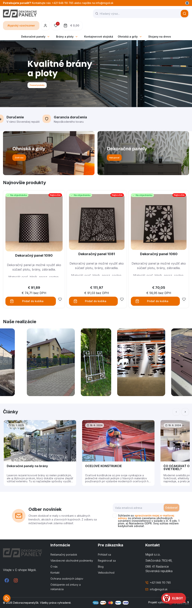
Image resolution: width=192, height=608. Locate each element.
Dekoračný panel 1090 (34, 255)
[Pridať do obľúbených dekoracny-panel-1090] (60, 299)
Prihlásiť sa (104, 554)
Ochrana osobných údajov (66, 578)
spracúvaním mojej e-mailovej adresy (146, 517)
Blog (101, 566)
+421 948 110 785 (160, 582)
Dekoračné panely (33, 36)
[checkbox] (114, 515)
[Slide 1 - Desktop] (96, 73)
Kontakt (54, 572)
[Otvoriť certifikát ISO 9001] (187, 3)
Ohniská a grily (128, 36)
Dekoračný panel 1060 (159, 254)
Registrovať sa (107, 560)
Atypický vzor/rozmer (21, 25)
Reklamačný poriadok (63, 554)
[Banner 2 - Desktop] (143, 153)
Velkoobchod (106, 572)
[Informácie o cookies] (6, 598)
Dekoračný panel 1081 (96, 254)
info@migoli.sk (158, 589)
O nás (54, 566)
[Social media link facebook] (6, 580)
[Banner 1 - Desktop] (48, 153)
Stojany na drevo (159, 36)
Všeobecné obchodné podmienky (71, 560)
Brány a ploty (65, 36)
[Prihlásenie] (45, 25)
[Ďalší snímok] (185, 412)
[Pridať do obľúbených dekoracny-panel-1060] (184, 299)
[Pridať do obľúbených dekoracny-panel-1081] (121, 299)
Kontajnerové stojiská (98, 36)
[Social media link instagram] (16, 580)
